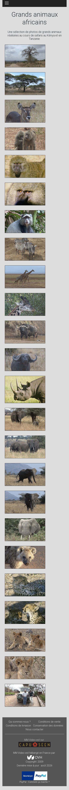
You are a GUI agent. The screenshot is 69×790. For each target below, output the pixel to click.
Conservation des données (48, 725)
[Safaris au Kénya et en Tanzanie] (25, 55)
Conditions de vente (49, 721)
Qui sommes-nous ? (20, 721)
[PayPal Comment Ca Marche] (34, 775)
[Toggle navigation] (6, 3)
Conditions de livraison (18, 725)
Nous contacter (34, 729)
